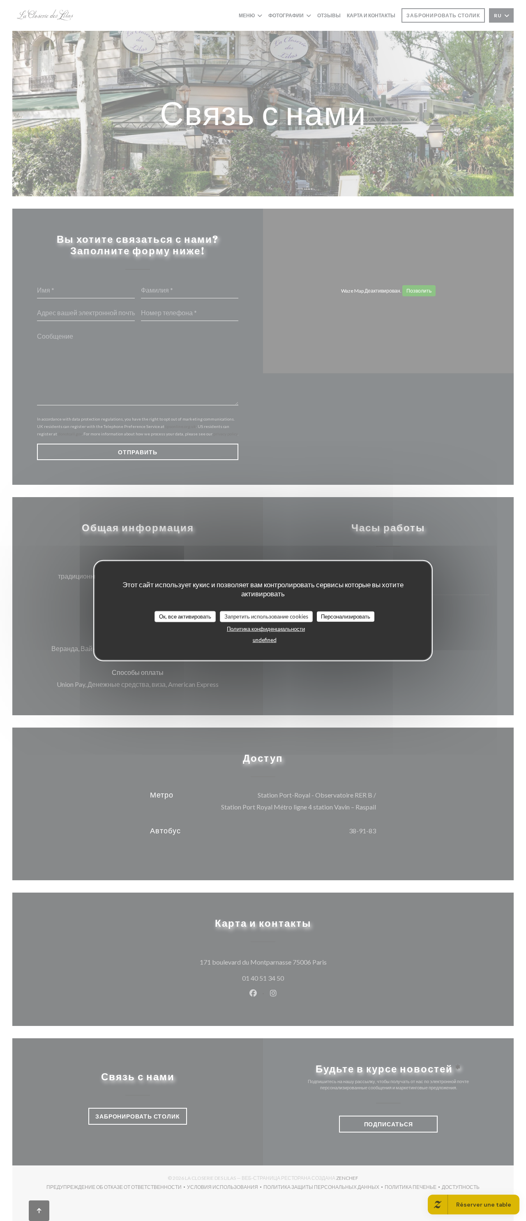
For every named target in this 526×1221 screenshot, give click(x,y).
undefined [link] (265, 640)
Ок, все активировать (185, 616)
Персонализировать (345, 616)
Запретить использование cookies (266, 616)
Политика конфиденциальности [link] (266, 629)
